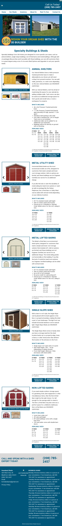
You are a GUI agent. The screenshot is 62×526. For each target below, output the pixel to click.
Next (27, 84)
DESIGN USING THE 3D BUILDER (53, 155)
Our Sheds (13, 12)
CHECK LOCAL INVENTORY (38, 155)
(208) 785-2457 (52, 7)
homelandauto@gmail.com (10, 482)
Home (4, 12)
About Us (33, 12)
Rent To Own (44, 12)
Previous (4, 84)
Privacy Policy (6, 485)
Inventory (23, 12)
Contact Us (56, 12)
